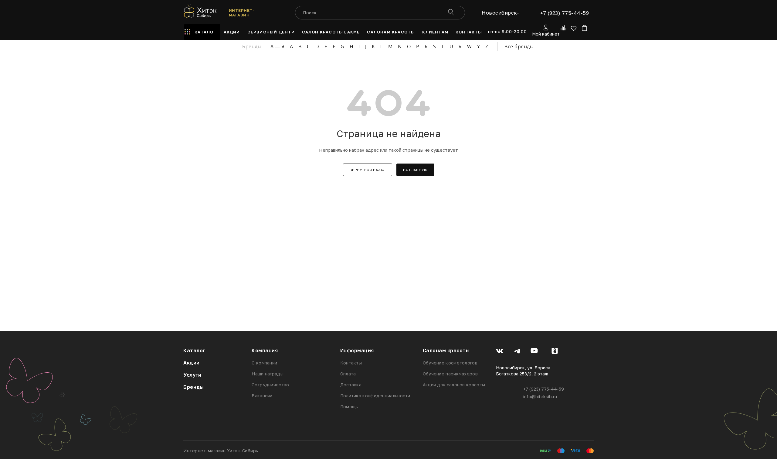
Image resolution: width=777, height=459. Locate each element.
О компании (264, 362)
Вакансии (262, 395)
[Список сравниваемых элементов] (564, 29)
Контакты (351, 362)
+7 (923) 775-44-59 (564, 13)
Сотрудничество (270, 384)
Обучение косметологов (450, 362)
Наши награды (267, 373)
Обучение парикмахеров (450, 373)
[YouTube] (534, 352)
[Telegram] (517, 351)
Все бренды (519, 46)
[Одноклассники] (554, 352)
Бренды (193, 387)
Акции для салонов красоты (454, 384)
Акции (191, 363)
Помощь (349, 406)
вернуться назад (367, 170)
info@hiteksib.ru (540, 396)
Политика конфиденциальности (375, 395)
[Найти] (450, 12)
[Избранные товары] (573, 29)
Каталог (194, 350)
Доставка (350, 384)
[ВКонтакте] (500, 352)
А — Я (277, 46)
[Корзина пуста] (584, 29)
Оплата (348, 373)
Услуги (192, 375)
